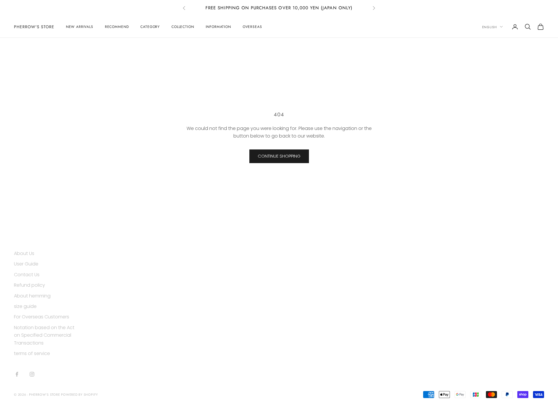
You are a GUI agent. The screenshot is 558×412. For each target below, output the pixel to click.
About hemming (32, 295)
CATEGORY (150, 26)
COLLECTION (182, 26)
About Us (24, 253)
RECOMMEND (117, 26)
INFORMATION (218, 26)
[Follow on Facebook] (17, 374)
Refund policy (29, 285)
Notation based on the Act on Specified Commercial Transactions (44, 335)
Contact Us (27, 274)
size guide (25, 306)
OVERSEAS (252, 26)
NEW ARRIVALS (79, 26)
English (489, 26)
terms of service (32, 353)
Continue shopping (279, 156)
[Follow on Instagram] (32, 374)
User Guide (26, 264)
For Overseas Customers (41, 316)
